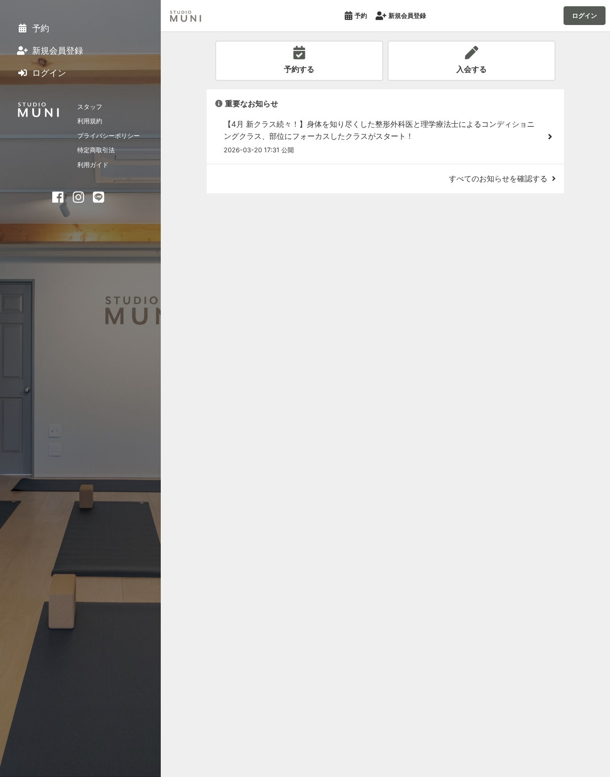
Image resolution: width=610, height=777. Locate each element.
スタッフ (89, 106)
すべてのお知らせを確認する (498, 178)
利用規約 (89, 121)
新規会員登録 (407, 15)
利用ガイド (93, 164)
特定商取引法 (96, 150)
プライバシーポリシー (108, 135)
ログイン (584, 15)
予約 (361, 15)
